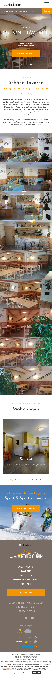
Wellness (26, 575)
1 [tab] (22, 64)
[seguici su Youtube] (31, 618)
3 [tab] (30, 64)
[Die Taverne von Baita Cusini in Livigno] (26, 293)
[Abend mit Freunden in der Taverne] (26, 176)
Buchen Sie (26, 592)
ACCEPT (36, 673)
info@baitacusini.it (9, 11)
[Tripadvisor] (26, 545)
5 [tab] (28, 480)
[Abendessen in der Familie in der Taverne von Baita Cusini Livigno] (26, 205)
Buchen (47, 11)
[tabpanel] (26, 446)
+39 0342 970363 (26, 11)
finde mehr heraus (26, 508)
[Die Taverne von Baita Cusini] (26, 264)
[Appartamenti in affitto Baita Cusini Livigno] (26, 558)
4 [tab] (24, 480)
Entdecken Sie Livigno (26, 580)
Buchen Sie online (26, 53)
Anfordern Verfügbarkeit (26, 44)
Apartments (26, 567)
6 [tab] (32, 480)
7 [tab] (36, 480)
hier (9, 668)
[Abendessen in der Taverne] (26, 235)
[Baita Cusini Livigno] (12, 6)
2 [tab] (26, 64)
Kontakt (26, 584)
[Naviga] (46, 3)
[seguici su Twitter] (25, 618)
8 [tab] (41, 480)
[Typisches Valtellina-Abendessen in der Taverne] (26, 147)
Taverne (26, 571)
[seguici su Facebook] (20, 618)
